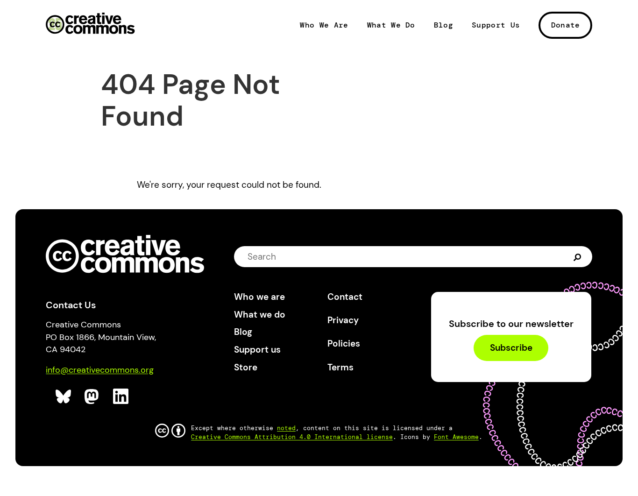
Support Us (496, 25)
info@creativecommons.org (100, 370)
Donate (565, 25)
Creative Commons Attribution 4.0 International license (292, 437)
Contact (344, 297)
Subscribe (511, 348)
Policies (343, 343)
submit (578, 256)
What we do (259, 314)
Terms (340, 367)
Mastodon (93, 397)
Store (245, 367)
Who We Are (324, 25)
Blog (443, 25)
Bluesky (64, 397)
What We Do (391, 25)
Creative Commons (90, 24)
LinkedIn (121, 397)
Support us (257, 349)
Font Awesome (456, 437)
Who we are (259, 297)
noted (286, 428)
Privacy (343, 320)
